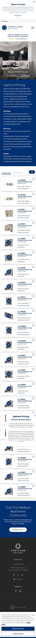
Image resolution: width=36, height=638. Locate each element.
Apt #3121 (18, 403)
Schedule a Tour (18, 529)
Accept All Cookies (18, 628)
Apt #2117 (18, 301)
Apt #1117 (18, 228)
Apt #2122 (18, 316)
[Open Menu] (32, 28)
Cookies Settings (18, 634)
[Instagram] (20, 591)
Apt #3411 (18, 476)
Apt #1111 (18, 213)
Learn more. (18, 15)
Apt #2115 (18, 286)
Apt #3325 (18, 462)
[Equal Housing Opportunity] (14, 575)
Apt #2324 (18, 330)
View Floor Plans (17, 172)
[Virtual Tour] (9, 242)
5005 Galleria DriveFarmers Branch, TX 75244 (18, 569)
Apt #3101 (18, 359)
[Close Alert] (34, 1)
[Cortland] (18, 607)
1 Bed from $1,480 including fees (18, 35)
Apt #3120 (18, 389)
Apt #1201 (18, 243)
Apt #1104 (18, 184)
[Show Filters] (32, 172)
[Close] (33, 615)
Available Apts (6, 172)
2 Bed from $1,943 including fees (18, 36)
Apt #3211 (18, 447)
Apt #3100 (18, 345)
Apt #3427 (18, 491)
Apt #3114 (18, 374)
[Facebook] (16, 591)
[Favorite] (33, 179)
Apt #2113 (18, 272)
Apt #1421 (18, 257)
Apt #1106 (18, 199)
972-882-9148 (18, 564)
